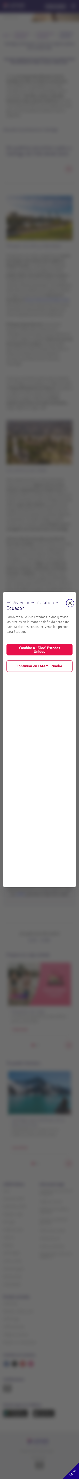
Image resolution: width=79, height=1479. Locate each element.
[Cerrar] (70, 603)
